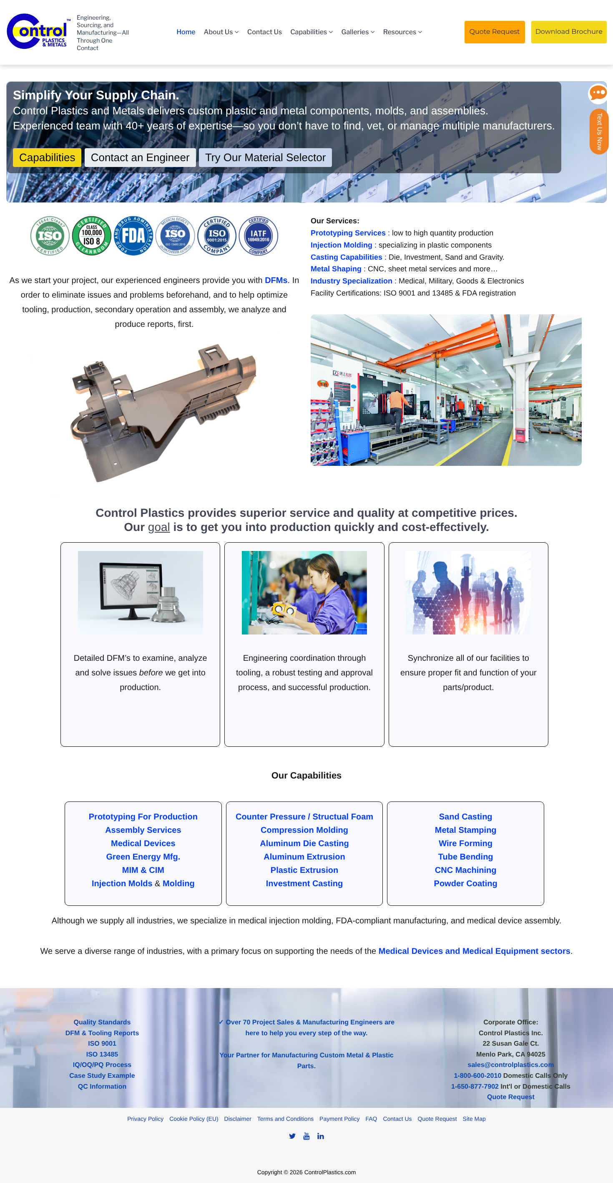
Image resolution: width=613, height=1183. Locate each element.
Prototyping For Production (143, 817)
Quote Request (437, 1118)
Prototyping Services (349, 233)
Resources (400, 32)
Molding (179, 883)
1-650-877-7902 (475, 1086)
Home (185, 32)
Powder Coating (465, 883)
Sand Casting (465, 817)
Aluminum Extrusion (304, 857)
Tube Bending (465, 857)
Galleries (355, 32)
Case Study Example (102, 1075)
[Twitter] (292, 1136)
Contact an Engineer (140, 157)
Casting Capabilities (347, 257)
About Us (218, 32)
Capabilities (308, 32)
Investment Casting (304, 883)
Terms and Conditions (285, 1118)
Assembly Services (143, 830)
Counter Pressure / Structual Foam (304, 817)
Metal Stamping (466, 830)
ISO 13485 (102, 1054)
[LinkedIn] (321, 1136)
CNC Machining (466, 870)
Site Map (474, 1118)
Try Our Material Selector (265, 157)
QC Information (102, 1086)
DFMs (276, 280)
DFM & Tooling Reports (102, 1033)
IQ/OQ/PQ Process (102, 1065)
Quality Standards (102, 1022)
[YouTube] (306, 1136)
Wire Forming (465, 843)
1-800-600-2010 (477, 1075)
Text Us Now (599, 131)
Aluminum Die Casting (304, 843)
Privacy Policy (145, 1118)
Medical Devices (143, 843)
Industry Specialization (352, 281)
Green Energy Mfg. (143, 857)
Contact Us (264, 32)
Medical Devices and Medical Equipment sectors (474, 951)
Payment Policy (339, 1118)
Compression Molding (304, 830)
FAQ (371, 1118)
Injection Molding (342, 245)
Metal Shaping (337, 269)
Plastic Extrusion (304, 870)
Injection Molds (122, 883)
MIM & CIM (143, 870)
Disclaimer (237, 1118)
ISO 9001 (102, 1043)
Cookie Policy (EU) (193, 1118)
